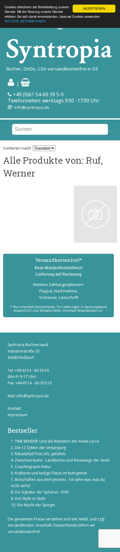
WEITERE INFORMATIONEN (25, 21)
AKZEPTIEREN (94, 8)
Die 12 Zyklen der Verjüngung (40, 447)
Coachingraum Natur (33, 466)
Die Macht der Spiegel (36, 505)
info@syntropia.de (31, 107)
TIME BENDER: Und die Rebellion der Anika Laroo (57, 441)
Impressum (17, 414)
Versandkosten (21, 525)
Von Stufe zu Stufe (30, 498)
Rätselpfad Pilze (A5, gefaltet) (40, 453)
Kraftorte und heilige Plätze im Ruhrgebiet (51, 473)
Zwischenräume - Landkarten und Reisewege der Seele (62, 460)
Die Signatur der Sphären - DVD (42, 492)
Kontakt (14, 408)
